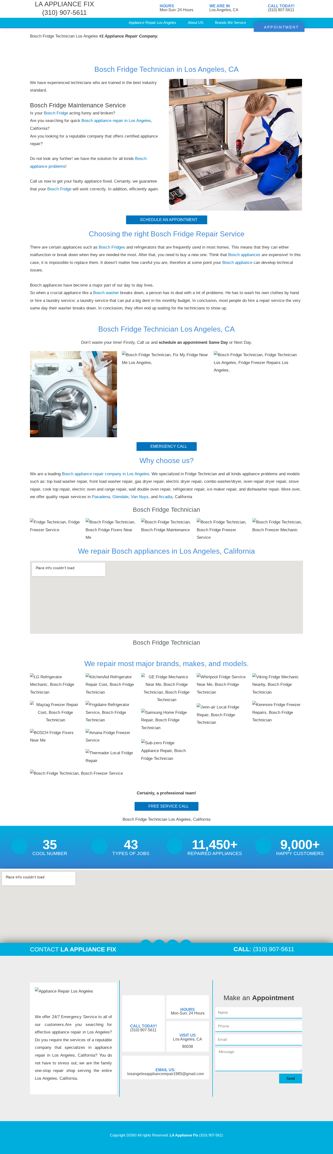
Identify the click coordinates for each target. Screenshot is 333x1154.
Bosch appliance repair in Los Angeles (116, 120)
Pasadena (101, 496)
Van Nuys (139, 496)
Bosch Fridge (56, 113)
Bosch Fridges (112, 247)
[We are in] (203, 8)
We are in (219, 6)
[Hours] (153, 8)
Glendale (120, 496)
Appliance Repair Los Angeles (152, 22)
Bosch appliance (238, 262)
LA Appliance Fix (184, 1135)
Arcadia (165, 496)
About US (195, 22)
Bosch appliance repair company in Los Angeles (105, 474)
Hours (167, 6)
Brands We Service (230, 22)
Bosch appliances (244, 254)
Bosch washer (106, 292)
